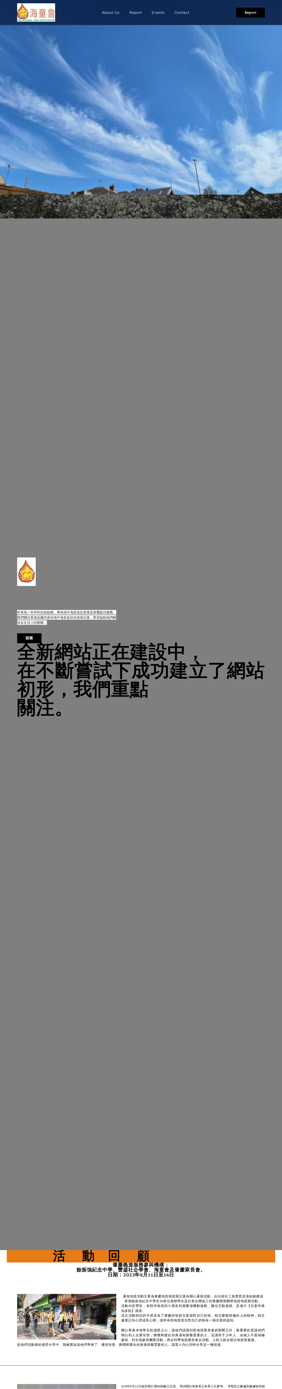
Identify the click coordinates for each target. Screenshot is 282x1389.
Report (135, 12)
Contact (181, 12)
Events (158, 12)
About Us (111, 12)
